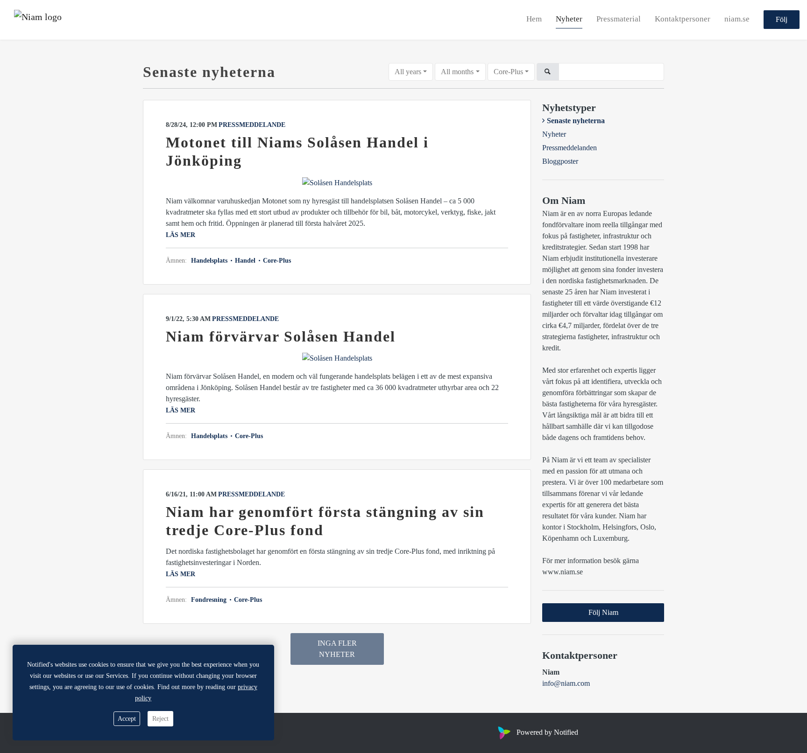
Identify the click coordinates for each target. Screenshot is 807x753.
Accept (127, 718)
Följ (781, 20)
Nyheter (569, 19)
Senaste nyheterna (576, 121)
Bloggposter (560, 161)
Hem (534, 19)
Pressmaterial (618, 19)
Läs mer (180, 234)
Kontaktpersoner (682, 19)
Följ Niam (603, 612)
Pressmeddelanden (569, 148)
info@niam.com (566, 683)
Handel (245, 260)
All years (408, 72)
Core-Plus (508, 72)
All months (457, 72)
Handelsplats (210, 260)
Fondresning (209, 599)
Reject (160, 718)
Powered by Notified (547, 732)
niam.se (737, 19)
